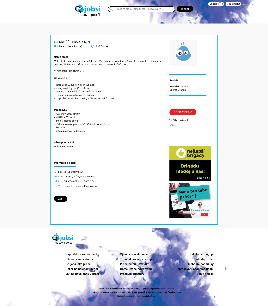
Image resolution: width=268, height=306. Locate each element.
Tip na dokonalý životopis (137, 259)
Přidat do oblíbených (180, 120)
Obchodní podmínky (200, 264)
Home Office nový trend (136, 268)
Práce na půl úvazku (133, 264)
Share (172, 125)
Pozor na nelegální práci (82, 268)
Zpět (60, 198)
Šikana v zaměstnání (79, 259)
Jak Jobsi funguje (202, 254)
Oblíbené (216, 4)
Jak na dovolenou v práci (82, 273)
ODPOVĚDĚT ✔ (183, 112)
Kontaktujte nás (203, 259)
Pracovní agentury (132, 273)
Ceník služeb (205, 273)
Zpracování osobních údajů (195, 268)
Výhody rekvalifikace (134, 254)
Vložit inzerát (233, 4)
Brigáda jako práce (78, 264)
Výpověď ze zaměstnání (81, 254)
